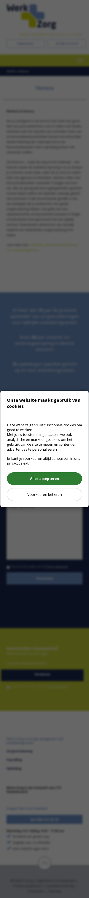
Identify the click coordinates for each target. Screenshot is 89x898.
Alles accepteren (44, 478)
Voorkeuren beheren (44, 494)
